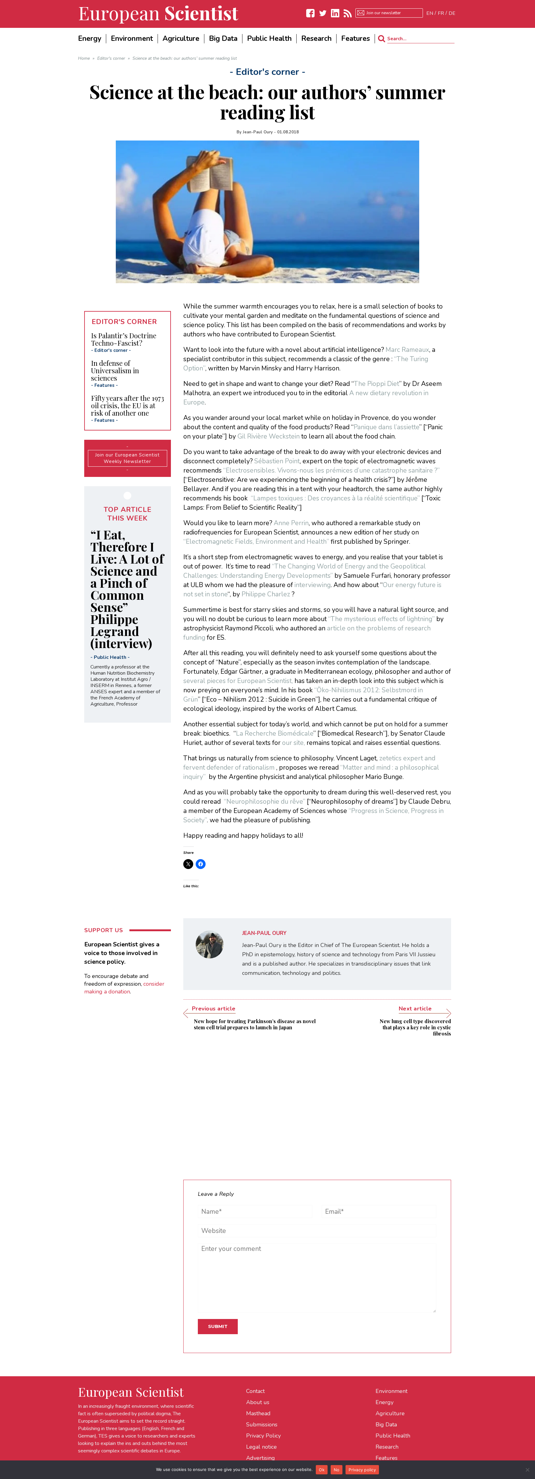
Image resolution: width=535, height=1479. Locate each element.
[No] (527, 1470)
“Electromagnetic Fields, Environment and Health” (256, 541)
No (337, 1469)
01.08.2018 (288, 132)
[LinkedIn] (335, 13)
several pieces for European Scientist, (238, 681)
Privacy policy (362, 1469)
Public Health (110, 657)
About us (257, 1402)
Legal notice (261, 1447)
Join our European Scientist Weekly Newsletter (127, 458)
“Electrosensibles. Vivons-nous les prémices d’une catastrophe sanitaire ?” (331, 470)
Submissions (261, 1424)
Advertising (260, 1458)
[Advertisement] (317, 1103)
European (158, 12)
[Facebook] (310, 13)
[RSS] (347, 13)
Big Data (386, 1424)
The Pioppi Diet (376, 383)
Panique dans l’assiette (386, 427)
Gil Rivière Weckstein (268, 436)
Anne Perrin (291, 523)
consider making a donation (124, 987)
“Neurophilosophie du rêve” (264, 801)
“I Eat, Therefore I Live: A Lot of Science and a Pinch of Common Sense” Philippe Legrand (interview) (127, 588)
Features (104, 385)
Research (387, 1447)
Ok (321, 1469)
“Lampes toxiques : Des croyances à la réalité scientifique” (335, 498)
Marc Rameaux (407, 349)
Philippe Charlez (265, 594)
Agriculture (390, 1413)
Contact (255, 1391)
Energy (385, 1402)
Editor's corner (111, 350)
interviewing (312, 585)
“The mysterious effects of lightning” (381, 619)
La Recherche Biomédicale (274, 733)
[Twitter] (323, 13)
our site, (294, 742)
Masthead (258, 1413)
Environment (391, 1391)
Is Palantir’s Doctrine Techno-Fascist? (123, 339)
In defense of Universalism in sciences (115, 370)
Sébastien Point (277, 461)
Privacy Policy (263, 1435)
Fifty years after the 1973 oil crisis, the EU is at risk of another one (127, 405)
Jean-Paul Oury (258, 132)
